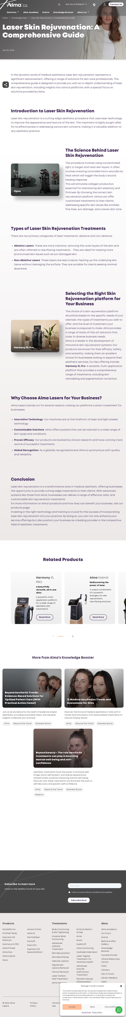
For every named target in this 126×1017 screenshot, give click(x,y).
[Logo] (18, 5)
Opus (5, 960)
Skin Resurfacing (60, 957)
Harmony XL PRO (10, 944)
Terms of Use (86, 1012)
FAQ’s (104, 966)
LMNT (104, 982)
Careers (105, 970)
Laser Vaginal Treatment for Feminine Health (85, 959)
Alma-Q (31, 933)
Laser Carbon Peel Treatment (60, 977)
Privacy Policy (97, 1012)
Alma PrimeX (8, 948)
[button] (121, 986)
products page (20, 508)
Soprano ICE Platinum (8, 938)
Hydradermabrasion (87, 952)
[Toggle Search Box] (59, 5)
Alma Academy (109, 929)
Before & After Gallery (108, 942)
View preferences (113, 1007)
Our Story (106, 933)
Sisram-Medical (109, 978)
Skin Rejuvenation (61, 953)
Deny (92, 1007)
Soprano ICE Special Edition (34, 950)
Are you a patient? (74, 4)
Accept (72, 1007)
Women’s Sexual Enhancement (85, 980)
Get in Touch (107, 974)
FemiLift (31, 941)
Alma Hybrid (8, 956)
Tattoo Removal (60, 972)
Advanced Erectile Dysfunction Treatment (83, 970)
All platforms (8, 929)
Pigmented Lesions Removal (60, 966)
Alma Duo (7, 952)
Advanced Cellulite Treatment (57, 946)
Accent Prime (34, 929)
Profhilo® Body (9, 933)
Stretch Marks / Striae (84, 930)
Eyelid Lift (81, 944)
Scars (79, 940)
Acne (79, 936)
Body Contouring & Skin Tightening (60, 930)
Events (104, 937)
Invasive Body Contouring (59, 937)
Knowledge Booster (107, 949)
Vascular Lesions (60, 961)
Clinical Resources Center (110, 960)
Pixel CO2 (31, 945)
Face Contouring (85, 948)
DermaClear (33, 937)
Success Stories (109, 955)
